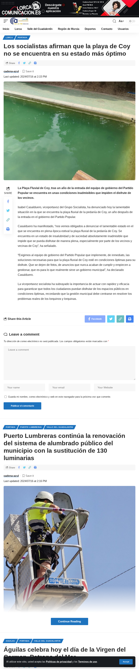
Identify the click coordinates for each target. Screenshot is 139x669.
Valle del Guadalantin (60, 427)
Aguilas (10, 641)
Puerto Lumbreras (31, 427)
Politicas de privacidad (59, 661)
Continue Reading (69, 621)
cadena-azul (11, 71)
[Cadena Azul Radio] (19, 21)
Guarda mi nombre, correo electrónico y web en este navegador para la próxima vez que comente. (59, 396)
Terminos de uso (87, 661)
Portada (22, 37)
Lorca (9, 37)
